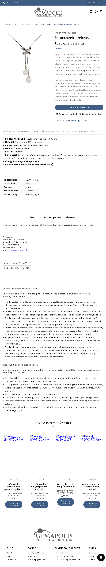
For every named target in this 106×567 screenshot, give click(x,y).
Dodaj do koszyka (79, 107)
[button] (90, 114)
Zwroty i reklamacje (37, 553)
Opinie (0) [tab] (38, 131)
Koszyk (9, 556)
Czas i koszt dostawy (64, 556)
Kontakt (92, 559)
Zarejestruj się (12, 559)
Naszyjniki (27, 25)
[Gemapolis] (48, 11)
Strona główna (11, 25)
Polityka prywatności (37, 559)
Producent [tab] (53, 131)
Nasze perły (94, 556)
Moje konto (11, 553)
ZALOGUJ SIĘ (95, 3)
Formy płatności (62, 553)
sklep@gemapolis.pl (17, 250)
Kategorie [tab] (24, 131)
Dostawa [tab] (67, 131)
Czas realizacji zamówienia (67, 559)
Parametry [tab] (9, 131)
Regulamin (33, 556)
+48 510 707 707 (13, 3)
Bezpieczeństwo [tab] (85, 131)
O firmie (92, 553)
